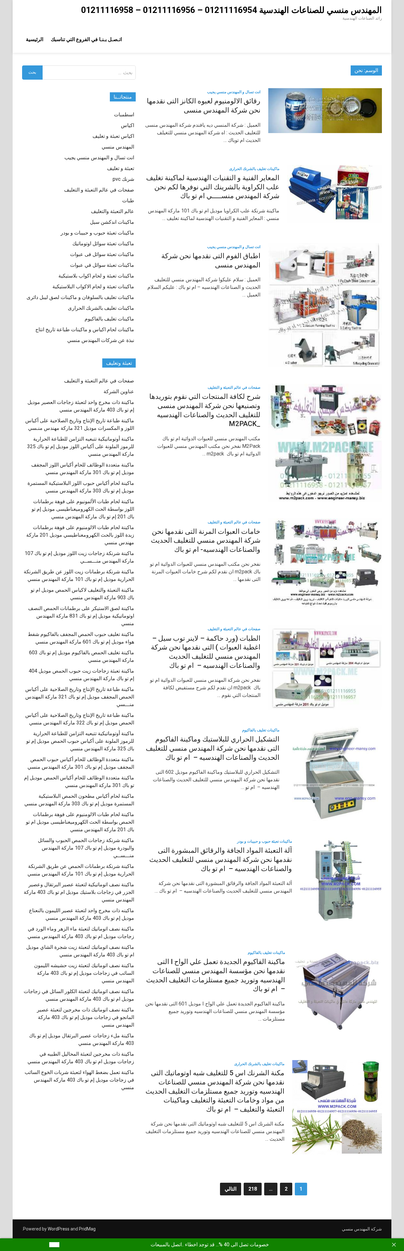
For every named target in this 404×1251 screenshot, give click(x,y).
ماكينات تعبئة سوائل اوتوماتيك (103, 244)
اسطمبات (124, 115)
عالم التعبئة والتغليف (112, 211)
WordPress (58, 1228)
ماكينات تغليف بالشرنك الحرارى (254, 169)
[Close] (394, 1245)
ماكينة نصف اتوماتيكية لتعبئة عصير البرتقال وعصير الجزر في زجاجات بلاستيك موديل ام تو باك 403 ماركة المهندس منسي (79, 892)
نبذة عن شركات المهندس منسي (100, 340)
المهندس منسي (118, 147)
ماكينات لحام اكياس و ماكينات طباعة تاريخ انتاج (84, 329)
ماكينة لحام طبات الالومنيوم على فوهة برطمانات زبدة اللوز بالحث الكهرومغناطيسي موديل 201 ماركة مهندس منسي (80, 535)
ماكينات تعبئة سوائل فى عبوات (102, 254)
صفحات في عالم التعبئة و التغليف (234, 387)
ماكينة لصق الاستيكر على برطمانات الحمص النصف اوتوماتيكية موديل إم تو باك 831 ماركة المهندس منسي (81, 615)
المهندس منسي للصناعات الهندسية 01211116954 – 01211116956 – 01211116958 (231, 10)
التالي (230, 1189)
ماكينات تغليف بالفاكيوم (260, 730)
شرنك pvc (123, 179)
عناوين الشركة (119, 391)
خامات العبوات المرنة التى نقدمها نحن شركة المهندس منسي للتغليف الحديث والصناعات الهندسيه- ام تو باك (205, 540)
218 (252, 1189)
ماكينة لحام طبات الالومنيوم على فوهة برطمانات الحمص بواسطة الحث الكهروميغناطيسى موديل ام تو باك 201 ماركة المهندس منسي (80, 822)
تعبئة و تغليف (120, 168)
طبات (128, 201)
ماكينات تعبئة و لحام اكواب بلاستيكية (96, 276)
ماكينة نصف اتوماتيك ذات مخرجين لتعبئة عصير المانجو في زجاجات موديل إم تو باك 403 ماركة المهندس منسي (85, 1017)
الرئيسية (34, 39)
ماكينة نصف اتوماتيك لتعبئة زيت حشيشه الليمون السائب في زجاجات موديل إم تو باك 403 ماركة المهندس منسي (84, 973)
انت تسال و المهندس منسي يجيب (233, 92)
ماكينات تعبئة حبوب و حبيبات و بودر (264, 841)
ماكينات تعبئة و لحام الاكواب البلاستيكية (93, 287)
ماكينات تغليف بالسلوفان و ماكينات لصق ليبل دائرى (80, 297)
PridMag (87, 1228)
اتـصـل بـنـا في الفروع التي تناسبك (86, 39)
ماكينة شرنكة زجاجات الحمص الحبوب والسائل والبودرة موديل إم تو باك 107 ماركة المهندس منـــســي (86, 847)
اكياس (127, 125)
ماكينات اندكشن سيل (112, 222)
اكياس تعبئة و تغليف (113, 136)
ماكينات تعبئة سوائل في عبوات (102, 265)
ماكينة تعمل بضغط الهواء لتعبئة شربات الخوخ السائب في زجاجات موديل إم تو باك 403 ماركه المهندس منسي (79, 1079)
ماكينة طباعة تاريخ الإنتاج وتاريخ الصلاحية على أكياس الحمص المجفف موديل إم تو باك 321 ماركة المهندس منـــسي (79, 696)
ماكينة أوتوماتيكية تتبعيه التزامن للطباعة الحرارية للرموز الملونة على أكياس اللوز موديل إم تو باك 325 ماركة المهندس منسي (80, 446)
